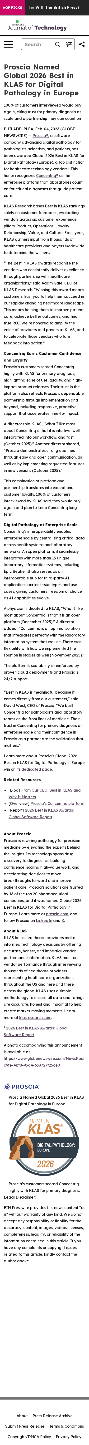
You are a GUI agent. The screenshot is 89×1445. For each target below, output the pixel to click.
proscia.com (57, 913)
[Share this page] (82, 44)
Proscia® (40, 135)
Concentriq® (47, 175)
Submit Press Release (24, 1426)
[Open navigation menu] (8, 44)
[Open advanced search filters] (69, 44)
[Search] (57, 44)
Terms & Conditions (66, 1426)
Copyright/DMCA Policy (29, 1436)
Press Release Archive (53, 1415)
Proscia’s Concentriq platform (57, 803)
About (22, 1415)
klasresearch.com (35, 1017)
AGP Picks (12, 7)
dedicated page (36, 769)
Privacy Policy (68, 1436)
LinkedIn (44, 920)
